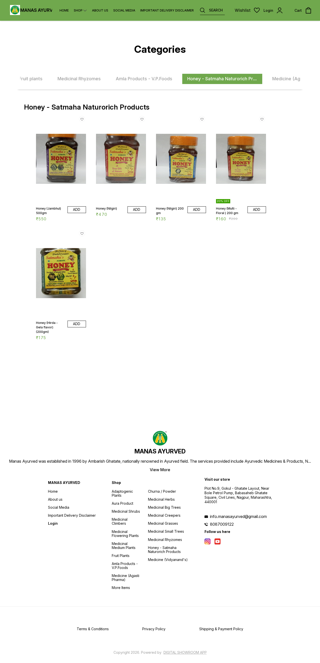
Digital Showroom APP (185, 652)
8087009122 (222, 524)
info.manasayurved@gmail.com (238, 516)
